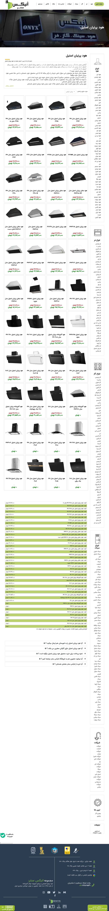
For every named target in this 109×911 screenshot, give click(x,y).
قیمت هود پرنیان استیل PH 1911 (78, 569)
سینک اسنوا (97, 651)
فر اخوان (98, 257)
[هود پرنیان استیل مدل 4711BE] (78, 141)
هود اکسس (97, 128)
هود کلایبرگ (97, 151)
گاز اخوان (98, 382)
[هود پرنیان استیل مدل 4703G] (56, 213)
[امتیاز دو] (6, 59)
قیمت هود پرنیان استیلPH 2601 (78, 618)
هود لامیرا (98, 172)
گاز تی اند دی (97, 505)
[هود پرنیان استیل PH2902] (14, 429)
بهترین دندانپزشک (97, 833)
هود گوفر (98, 149)
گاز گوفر (99, 502)
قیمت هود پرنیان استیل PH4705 (78, 546)
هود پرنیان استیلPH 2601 (14, 478)
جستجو (40, 4)
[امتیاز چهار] (8, 59)
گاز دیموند (98, 446)
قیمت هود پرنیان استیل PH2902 (78, 606)
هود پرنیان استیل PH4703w (57, 262)
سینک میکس (97, 717)
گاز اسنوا (98, 464)
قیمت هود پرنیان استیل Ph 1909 (78, 574)
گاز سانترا (98, 520)
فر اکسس (98, 290)
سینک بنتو (98, 633)
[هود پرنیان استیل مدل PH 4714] (78, 105)
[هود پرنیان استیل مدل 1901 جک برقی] (78, 465)
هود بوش (98, 156)
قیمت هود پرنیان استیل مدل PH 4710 (76, 526)
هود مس (98, 108)
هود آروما (98, 154)
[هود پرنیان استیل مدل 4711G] (56, 141)
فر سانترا (98, 310)
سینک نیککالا (97, 626)
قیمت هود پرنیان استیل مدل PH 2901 (76, 612)
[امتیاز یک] (5, 59)
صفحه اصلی (99, 4)
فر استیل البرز (97, 297)
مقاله (53, 4)
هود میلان (98, 126)
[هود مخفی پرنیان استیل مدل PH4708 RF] (78, 177)
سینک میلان (97, 628)
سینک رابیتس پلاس (99, 696)
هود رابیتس (97, 98)
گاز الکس (98, 482)
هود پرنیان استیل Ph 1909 (35, 334)
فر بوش (99, 336)
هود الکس (98, 207)
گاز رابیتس (98, 405)
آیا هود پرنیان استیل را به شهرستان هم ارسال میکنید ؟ (64, 643)
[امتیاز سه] (7, 59)
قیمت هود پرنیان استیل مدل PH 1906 (76, 620)
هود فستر (98, 133)
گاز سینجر (98, 507)
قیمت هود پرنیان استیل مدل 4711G (77, 520)
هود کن (99, 75)
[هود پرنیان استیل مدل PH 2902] (35, 429)
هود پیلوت (98, 200)
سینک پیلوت (97, 720)
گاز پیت (99, 398)
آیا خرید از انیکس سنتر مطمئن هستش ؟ (68, 664)
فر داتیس (98, 249)
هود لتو (99, 131)
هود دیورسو (97, 197)
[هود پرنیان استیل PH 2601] (78, 429)
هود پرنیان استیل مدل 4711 (35, 154)
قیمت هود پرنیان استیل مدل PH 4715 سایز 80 (74, 503)
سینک (76, 4)
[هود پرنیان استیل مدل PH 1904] (56, 357)
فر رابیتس (98, 262)
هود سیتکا (98, 202)
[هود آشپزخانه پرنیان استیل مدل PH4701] (78, 393)
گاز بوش (98, 479)
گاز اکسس (98, 436)
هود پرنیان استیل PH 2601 (78, 442)
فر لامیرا (99, 328)
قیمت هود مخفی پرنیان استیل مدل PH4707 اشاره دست (72, 537)
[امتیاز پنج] (9, 59)
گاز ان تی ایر (97, 523)
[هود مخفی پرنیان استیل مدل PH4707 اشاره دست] (14, 213)
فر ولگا (99, 333)
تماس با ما (61, 4)
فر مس (99, 313)
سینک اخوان (97, 552)
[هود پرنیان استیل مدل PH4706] (35, 213)
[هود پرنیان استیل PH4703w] (56, 249)
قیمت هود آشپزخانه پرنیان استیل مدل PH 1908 (74, 577)
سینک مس (98, 582)
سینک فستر (98, 572)
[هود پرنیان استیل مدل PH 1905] (56, 465)
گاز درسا (99, 449)
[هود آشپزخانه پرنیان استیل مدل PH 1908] (56, 321)
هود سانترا (98, 205)
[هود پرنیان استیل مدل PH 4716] (35, 105)
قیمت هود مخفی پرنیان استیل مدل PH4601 (75, 560)
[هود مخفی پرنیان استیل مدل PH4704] (14, 249)
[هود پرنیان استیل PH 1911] (78, 285)
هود (92, 4)
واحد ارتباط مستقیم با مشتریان (79, 883)
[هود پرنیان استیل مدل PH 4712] (14, 141)
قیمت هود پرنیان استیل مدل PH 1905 (76, 623)
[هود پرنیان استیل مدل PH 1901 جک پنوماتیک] (35, 393)
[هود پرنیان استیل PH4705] (78, 213)
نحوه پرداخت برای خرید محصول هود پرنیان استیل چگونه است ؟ (60, 653)
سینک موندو (97, 664)
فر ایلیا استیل (97, 272)
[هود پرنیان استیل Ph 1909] (35, 321)
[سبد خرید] (34, 3)
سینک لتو (98, 580)
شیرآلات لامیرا (97, 756)
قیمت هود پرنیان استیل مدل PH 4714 (76, 511)
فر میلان (98, 318)
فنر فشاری (97, 831)
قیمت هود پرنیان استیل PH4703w (77, 554)
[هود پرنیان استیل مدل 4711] (35, 141)
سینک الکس (97, 677)
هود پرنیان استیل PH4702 (78, 262)
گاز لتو (99, 459)
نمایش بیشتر (10, 86)
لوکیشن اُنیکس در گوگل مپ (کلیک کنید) (79, 875)
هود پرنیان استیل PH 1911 (78, 298)
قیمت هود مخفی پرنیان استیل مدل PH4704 (75, 549)
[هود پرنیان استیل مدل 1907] (14, 357)
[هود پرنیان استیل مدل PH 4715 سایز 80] (14, 105)
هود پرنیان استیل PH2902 (14, 442)
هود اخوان (98, 90)
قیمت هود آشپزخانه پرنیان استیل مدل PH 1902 (74, 595)
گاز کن (99, 390)
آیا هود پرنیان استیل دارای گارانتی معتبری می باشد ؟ (65, 648)
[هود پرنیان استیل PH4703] (35, 249)
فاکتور (47, 4)
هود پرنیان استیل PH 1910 (14, 334)
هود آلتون (98, 85)
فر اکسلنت (98, 325)
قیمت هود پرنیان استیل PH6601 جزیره (76, 563)
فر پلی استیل (97, 348)
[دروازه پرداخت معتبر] (67, 850)
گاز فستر (98, 462)
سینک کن (98, 559)
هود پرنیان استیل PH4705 (78, 226)
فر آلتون (98, 254)
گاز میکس (98, 477)
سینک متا (98, 597)
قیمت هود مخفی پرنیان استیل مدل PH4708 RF (74, 534)
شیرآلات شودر (97, 777)
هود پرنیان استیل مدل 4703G (56, 226)
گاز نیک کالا (98, 395)
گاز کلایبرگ (98, 485)
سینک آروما (98, 684)
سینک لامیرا (98, 666)
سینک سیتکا (97, 715)
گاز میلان (98, 456)
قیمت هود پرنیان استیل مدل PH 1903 (76, 592)
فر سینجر (98, 300)
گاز (82, 4)
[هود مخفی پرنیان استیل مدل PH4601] (14, 285)
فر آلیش (98, 320)
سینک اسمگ (97, 646)
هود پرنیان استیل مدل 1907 (14, 370)
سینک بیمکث (97, 585)
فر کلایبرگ (98, 341)
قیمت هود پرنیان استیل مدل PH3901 (77, 566)
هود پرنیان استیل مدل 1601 (56, 406)
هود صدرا (98, 184)
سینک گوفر (98, 654)
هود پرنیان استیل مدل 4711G (56, 155)
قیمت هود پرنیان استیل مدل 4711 (77, 517)
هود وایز (98, 141)
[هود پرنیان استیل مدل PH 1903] (78, 357)
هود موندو (98, 169)
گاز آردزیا (98, 469)
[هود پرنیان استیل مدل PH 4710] (14, 177)
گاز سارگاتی (98, 490)
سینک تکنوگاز (97, 692)
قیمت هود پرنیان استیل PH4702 (78, 557)
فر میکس (98, 351)
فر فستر (99, 292)
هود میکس (98, 189)
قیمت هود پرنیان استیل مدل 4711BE (77, 523)
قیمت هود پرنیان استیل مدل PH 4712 (76, 514)
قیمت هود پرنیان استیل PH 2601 (78, 615)
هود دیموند (97, 146)
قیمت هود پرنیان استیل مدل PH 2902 (76, 609)
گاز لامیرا (98, 510)
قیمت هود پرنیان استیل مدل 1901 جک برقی (75, 626)
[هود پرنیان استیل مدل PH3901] (56, 285)
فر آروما (99, 343)
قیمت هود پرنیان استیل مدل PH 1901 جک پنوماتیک (73, 597)
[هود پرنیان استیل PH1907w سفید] (78, 321)
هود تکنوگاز (98, 105)
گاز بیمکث (98, 413)
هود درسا (98, 143)
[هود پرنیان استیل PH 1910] (14, 321)
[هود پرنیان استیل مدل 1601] (56, 393)
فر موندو (98, 331)
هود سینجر (98, 166)
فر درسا (99, 295)
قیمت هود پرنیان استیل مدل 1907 (77, 583)
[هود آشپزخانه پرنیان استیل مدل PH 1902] (14, 393)
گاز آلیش (98, 500)
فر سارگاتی (98, 346)
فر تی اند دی (97, 323)
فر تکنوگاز (98, 251)
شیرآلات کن (98, 764)
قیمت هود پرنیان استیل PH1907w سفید (76, 580)
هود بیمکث (98, 87)
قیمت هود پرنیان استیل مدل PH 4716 (76, 506)
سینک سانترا (97, 648)
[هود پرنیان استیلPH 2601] (14, 465)
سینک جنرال (97, 669)
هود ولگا (98, 179)
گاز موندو (98, 513)
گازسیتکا (98, 467)
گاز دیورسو (98, 472)
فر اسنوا (99, 315)
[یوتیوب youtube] (48, 892)
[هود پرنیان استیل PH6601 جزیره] (35, 285)
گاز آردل (99, 515)
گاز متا (99, 444)
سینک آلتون (97, 618)
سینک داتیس (97, 600)
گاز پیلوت (98, 474)
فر (86, 4)
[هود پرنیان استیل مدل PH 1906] (35, 465)
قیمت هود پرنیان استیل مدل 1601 (78, 600)
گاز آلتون (98, 388)
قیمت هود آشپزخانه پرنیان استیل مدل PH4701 (74, 603)
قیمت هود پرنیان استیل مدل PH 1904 (76, 589)
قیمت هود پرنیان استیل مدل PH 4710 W (76, 529)
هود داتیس (98, 82)
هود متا (99, 187)
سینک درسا (98, 661)
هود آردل (98, 210)
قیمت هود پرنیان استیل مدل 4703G (77, 543)
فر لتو (99, 285)
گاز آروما (99, 487)
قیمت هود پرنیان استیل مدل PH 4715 (76, 508)
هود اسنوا (98, 182)
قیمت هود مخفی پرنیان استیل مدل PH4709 (75, 531)
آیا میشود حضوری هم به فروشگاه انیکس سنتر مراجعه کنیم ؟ (62, 659)
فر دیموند (98, 287)
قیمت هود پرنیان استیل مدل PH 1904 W (76, 586)
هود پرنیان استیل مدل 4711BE (78, 155)
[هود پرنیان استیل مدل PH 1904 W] (35, 357)
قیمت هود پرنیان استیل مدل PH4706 (77, 540)
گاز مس (99, 518)
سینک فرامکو (97, 631)
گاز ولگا (99, 492)
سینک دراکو (98, 712)
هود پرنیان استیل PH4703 (35, 262)
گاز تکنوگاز (98, 393)
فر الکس (98, 338)
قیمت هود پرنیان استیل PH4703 (78, 552)
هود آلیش (98, 217)
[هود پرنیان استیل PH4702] (78, 249)
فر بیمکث (98, 264)
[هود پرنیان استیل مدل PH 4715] (56, 105)
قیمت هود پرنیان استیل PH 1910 (78, 572)
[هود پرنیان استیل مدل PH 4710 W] (35, 177)
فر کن (99, 259)
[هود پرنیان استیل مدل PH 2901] (56, 429)
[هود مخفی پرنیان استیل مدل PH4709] (56, 177)
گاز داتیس (98, 385)
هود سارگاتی (97, 159)
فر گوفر (99, 308)
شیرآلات (69, 4)
